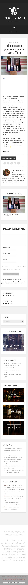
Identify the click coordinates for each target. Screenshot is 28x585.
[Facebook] (11, 32)
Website (5, 259)
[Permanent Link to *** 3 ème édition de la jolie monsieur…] (14, 212)
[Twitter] (9, 32)
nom (6, 247)
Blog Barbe (16, 374)
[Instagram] (16, 32)
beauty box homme (14, 43)
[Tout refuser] (26, 580)
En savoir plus (21, 582)
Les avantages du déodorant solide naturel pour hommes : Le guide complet (13, 450)
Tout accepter (7, 582)
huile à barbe (17, 363)
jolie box (6, 151)
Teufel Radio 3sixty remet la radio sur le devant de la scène (14, 492)
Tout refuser (13, 582)
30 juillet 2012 (5, 158)
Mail (6, 253)
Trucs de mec (7, 489)
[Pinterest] (14, 32)
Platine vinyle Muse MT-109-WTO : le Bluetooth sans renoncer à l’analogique (13, 461)
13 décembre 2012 (7, 215)
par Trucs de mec (11, 158)
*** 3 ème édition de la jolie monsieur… (11, 214)
